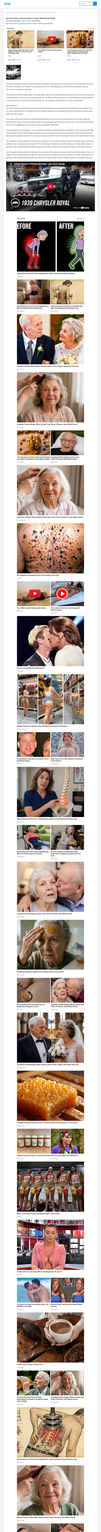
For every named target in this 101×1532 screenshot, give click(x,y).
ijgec (19, 21)
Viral (7, 4)
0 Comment (36, 21)
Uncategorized (15, 12)
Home (7, 12)
